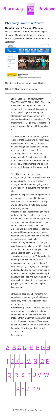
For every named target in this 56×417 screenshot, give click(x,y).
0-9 (36, 389)
